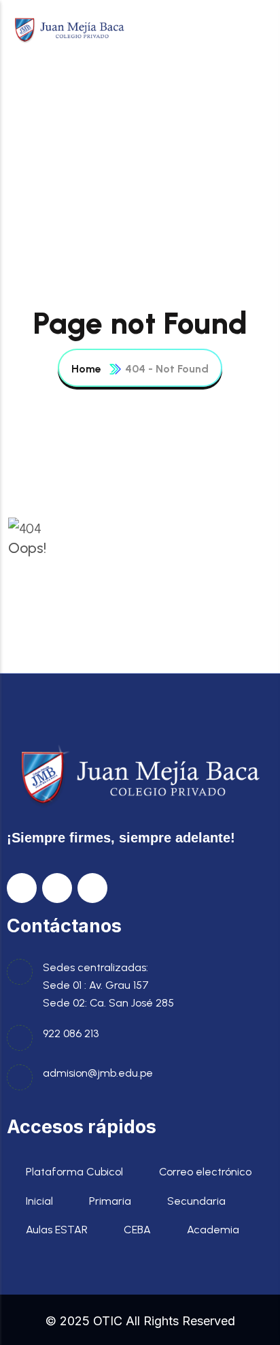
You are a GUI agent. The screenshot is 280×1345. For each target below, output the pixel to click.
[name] (69, 28)
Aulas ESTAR (57, 1229)
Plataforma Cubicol (74, 1171)
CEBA (137, 1229)
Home (86, 368)
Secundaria (196, 1200)
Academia (213, 1229)
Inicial (39, 1200)
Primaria (110, 1200)
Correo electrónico (205, 1171)
